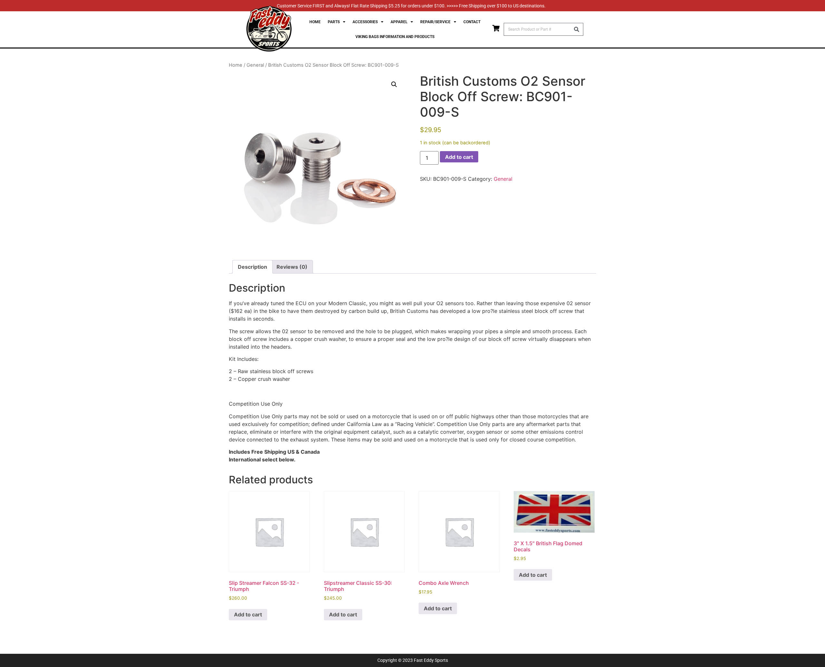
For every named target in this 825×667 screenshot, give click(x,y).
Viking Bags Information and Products (394, 36)
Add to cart (459, 157)
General (255, 65)
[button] (394, 84)
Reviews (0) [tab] (292, 267)
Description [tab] (252, 267)
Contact (471, 22)
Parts (334, 22)
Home (315, 22)
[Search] (576, 29)
